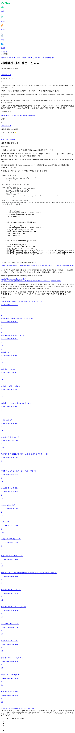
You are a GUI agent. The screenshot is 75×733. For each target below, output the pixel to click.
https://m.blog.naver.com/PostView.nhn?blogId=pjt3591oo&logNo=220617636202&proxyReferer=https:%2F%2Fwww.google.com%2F (31, 280)
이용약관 (22, 708)
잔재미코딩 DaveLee (8, 139)
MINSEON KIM (6, 75)
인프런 (3, 708)
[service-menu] (1, 54)
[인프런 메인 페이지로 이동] (37, 3)
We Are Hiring (29, 708)
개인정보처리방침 (12, 708)
